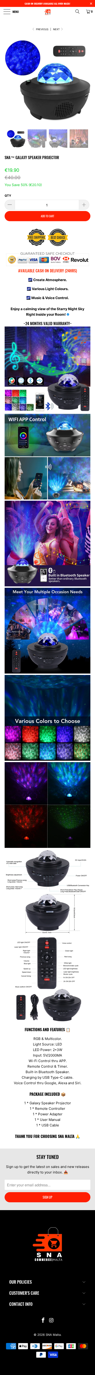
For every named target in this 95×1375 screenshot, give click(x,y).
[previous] (9, 83)
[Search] (79, 11)
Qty (8, 195)
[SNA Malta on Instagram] (51, 1320)
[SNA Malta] (47, 11)
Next (56, 29)
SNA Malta (53, 1334)
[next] (86, 83)
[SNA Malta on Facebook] (43, 1320)
